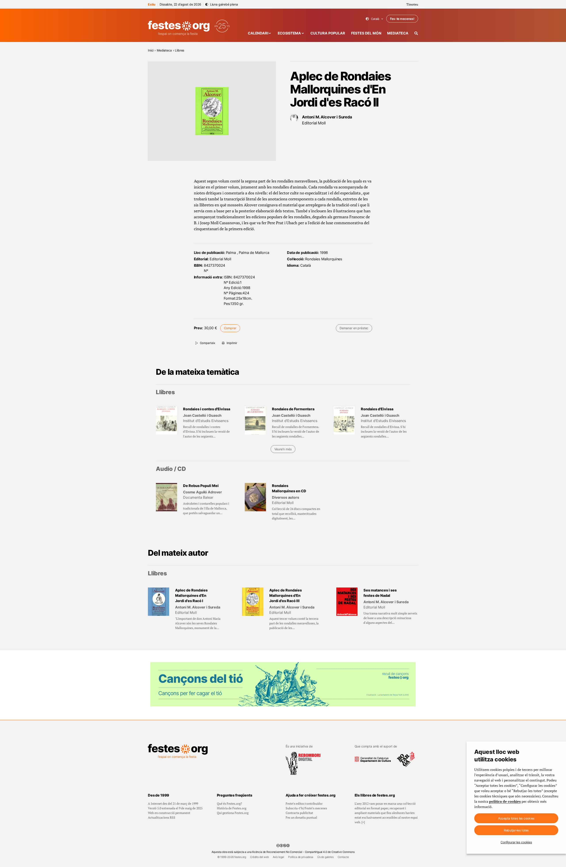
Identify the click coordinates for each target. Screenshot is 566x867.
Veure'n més (282, 449)
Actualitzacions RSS (161, 817)
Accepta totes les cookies (516, 818)
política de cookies (505, 801)
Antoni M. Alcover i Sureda (327, 117)
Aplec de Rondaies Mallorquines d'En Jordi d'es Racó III (285, 595)
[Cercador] (416, 33)
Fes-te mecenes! (402, 19)
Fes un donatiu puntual (301, 817)
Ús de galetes (325, 857)
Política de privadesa (300, 857)
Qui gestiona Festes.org (233, 813)
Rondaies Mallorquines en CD (289, 488)
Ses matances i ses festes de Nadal (380, 593)
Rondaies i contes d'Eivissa (206, 409)
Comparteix (207, 343)
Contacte (343, 857)
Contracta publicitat (299, 813)
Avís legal (278, 857)
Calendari (258, 33)
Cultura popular (327, 33)
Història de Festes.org (231, 808)
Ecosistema (289, 33)
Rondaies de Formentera (293, 409)
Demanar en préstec (354, 328)
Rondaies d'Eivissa (377, 409)
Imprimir (232, 343)
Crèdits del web (259, 857)
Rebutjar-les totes (516, 830)
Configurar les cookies (516, 842)
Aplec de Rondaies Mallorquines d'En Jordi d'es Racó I (191, 595)
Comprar (230, 328)
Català (374, 19)
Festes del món (366, 33)
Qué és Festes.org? (229, 803)
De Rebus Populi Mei (201, 485)
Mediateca (397, 33)
